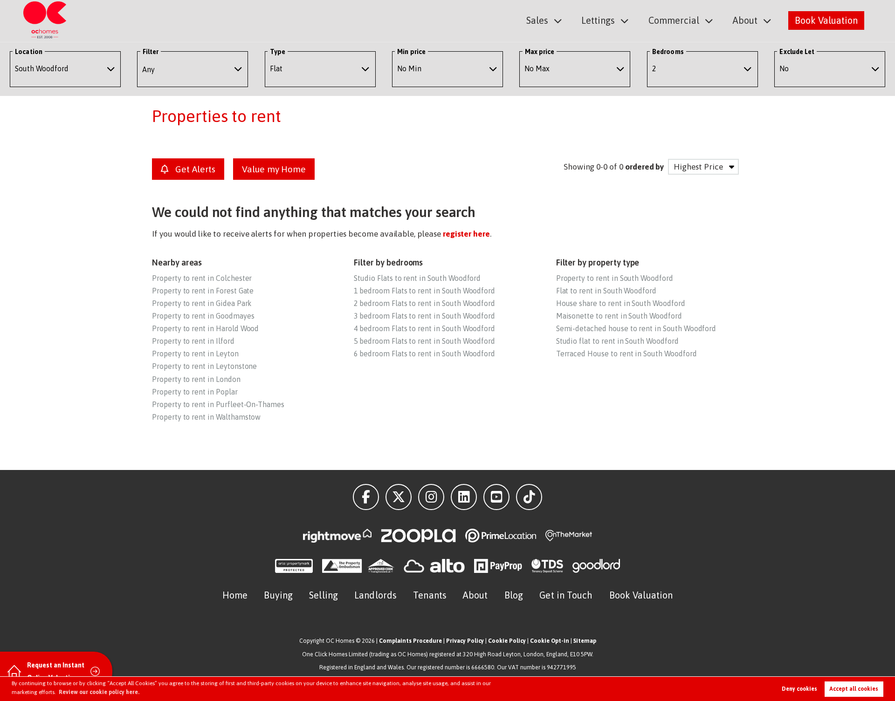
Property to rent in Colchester (202, 278)
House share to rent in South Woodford (620, 303)
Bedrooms (668, 51)
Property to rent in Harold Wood (205, 328)
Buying (278, 595)
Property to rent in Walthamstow (206, 417)
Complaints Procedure (410, 640)
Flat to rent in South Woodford (606, 290)
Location (28, 51)
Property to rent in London (196, 379)
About (745, 20)
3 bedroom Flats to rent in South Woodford (424, 316)
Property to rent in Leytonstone (204, 366)
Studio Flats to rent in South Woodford (417, 278)
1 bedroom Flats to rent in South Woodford (424, 290)
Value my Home (274, 169)
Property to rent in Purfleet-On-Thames (218, 404)
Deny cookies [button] (799, 689)
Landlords (375, 595)
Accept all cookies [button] (853, 689)
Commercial (673, 20)
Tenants (430, 595)
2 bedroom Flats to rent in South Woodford (424, 303)
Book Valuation (826, 20)
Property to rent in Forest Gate (203, 290)
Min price (411, 51)
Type (277, 51)
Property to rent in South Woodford (614, 278)
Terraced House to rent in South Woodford (626, 353)
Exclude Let (796, 51)
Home (235, 595)
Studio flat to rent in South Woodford (617, 341)
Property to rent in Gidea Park (202, 303)
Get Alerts (194, 169)
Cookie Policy (507, 640)
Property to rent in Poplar (195, 392)
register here (466, 233)
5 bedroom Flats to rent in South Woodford (424, 341)
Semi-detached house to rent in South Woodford (636, 328)
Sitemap (584, 640)
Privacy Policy (465, 640)
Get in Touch (565, 595)
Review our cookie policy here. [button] (99, 692)
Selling (323, 595)
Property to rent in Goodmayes (203, 316)
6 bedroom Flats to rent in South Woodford (424, 353)
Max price (540, 51)
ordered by (644, 166)
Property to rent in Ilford (193, 341)
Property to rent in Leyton (195, 353)
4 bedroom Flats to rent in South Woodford (424, 328)
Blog (513, 595)
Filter (150, 51)
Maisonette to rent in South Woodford (619, 316)
